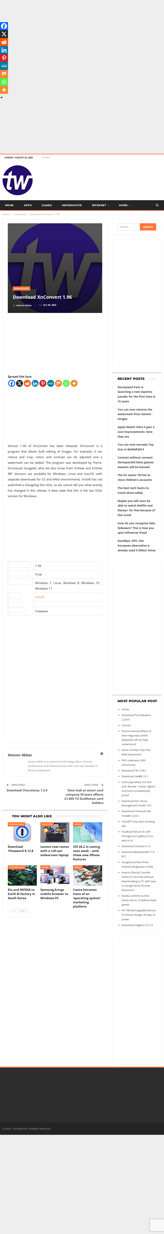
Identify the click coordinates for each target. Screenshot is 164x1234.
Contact (46, 157)
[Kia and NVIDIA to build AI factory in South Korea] (22, 875)
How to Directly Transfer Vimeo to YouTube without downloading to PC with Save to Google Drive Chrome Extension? (139, 881)
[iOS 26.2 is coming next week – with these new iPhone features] (87, 832)
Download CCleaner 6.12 (136, 846)
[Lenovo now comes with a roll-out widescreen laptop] (54, 832)
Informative (72, 205)
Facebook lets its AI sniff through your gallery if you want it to (137, 836)
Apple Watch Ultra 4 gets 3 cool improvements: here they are (136, 431)
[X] (19, 383)
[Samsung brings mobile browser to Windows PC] (54, 875)
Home (9, 205)
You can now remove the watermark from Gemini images (135, 414)
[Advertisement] (82, 28)
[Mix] (58, 383)
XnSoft (39, 597)
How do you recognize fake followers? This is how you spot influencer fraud (136, 528)
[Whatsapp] (66, 383)
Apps (28, 205)
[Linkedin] (35, 383)
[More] (74, 383)
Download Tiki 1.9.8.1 (134, 770)
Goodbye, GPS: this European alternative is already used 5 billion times (137, 545)
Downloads (21, 288)
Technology (17, 867)
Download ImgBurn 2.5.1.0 (137, 925)
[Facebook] (11, 383)
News (77, 824)
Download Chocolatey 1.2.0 (27, 790)
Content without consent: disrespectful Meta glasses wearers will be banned (136, 462)
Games (47, 205)
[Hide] (1, 97)
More (123, 205)
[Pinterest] (42, 383)
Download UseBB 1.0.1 (135, 776)
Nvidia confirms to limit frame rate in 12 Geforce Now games (139, 900)
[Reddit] (27, 383)
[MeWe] (50, 383)
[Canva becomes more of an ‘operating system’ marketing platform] (87, 875)
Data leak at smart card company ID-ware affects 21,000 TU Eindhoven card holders (83, 796)
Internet (99, 205)
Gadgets (47, 824)
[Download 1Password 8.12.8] (22, 832)
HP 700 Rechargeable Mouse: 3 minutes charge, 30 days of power (139, 915)
